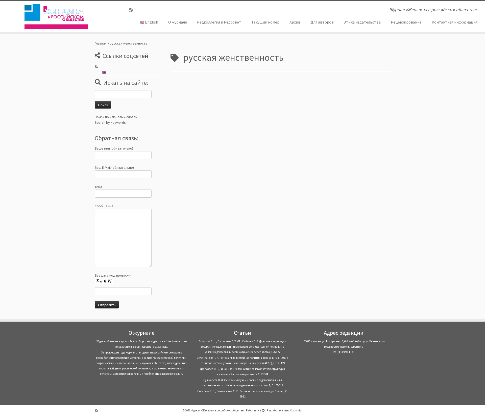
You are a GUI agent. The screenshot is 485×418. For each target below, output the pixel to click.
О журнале (177, 22)
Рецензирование (406, 22)
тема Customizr (293, 410)
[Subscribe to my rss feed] (133, 10)
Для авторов (322, 22)
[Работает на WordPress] (263, 409)
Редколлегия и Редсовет (219, 22)
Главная (101, 43)
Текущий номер (265, 22)
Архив (294, 22)
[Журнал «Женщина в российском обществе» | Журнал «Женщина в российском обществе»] (56, 16)
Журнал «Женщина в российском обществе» (217, 410)
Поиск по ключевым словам (116, 117)
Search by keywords (110, 122)
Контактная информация (454, 22)
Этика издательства (362, 22)
